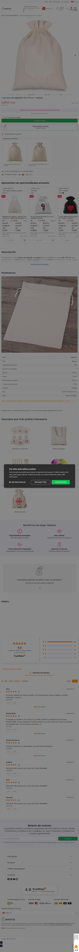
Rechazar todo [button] (41, 482)
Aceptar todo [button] (60, 482)
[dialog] (39, 476)
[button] (17, 482)
